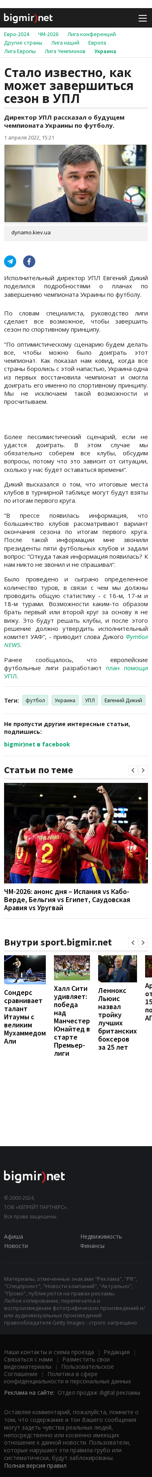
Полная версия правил (35, 1465)
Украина (105, 51)
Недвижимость (101, 1236)
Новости (16, 1246)
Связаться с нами (28, 1359)
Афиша (13, 1236)
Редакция (117, 1352)
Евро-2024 (16, 34)
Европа (97, 42)
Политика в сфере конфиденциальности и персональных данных (67, 1377)
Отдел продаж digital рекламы (99, 1392)
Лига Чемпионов (65, 51)
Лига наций (65, 42)
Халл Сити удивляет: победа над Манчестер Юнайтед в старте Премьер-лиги (72, 1021)
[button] (133, 770)
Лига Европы (20, 51)
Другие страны (23, 42)
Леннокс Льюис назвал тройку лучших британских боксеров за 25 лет (117, 1019)
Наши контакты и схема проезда (49, 1352)
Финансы (92, 1246)
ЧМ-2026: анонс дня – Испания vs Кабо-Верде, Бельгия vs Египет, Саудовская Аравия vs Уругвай (67, 899)
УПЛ (90, 700)
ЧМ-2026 (48, 34)
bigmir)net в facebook (37, 744)
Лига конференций (91, 34)
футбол (35, 700)
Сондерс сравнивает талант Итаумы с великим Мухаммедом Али (25, 1017)
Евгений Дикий (123, 700)
